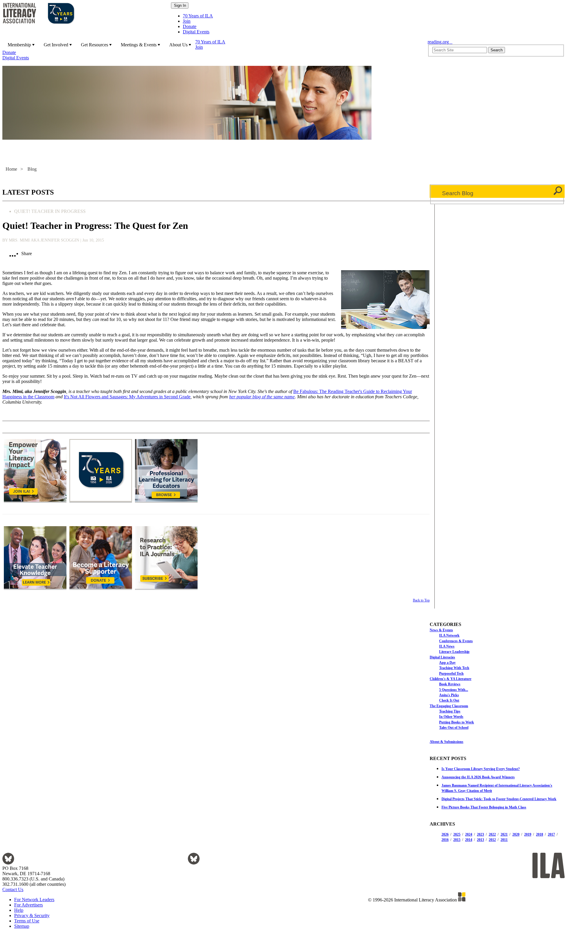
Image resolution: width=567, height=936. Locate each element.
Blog (32, 169)
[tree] (497, 678)
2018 (539, 834)
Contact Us (12, 889)
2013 (480, 840)
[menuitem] (20, 44)
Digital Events (196, 31)
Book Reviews (449, 684)
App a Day (447, 663)
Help (18, 910)
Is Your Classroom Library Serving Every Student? (480, 769)
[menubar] (213, 50)
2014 (468, 840)
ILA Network (449, 635)
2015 (456, 840)
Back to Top (421, 600)
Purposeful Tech (451, 673)
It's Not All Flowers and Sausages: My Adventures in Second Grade (127, 396)
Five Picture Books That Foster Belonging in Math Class (483, 807)
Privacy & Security (32, 915)
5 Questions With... (453, 690)
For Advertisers (28, 904)
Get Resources (94, 44)
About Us (178, 44)
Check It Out (449, 700)
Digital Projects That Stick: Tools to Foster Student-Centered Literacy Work (498, 799)
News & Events (441, 630)
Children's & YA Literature (450, 679)
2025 (456, 834)
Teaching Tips (449, 711)
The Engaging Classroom (449, 706)
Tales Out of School (453, 727)
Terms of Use (26, 920)
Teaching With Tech (454, 668)
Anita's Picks (449, 695)
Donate (189, 26)
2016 (445, 840)
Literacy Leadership (454, 652)
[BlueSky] (8, 862)
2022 (492, 834)
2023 (480, 834)
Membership (19, 44)
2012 (492, 840)
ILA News (446, 646)
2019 (527, 834)
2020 (515, 834)
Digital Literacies (442, 657)
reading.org (440, 41)
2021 (504, 834)
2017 (551, 834)
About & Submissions (446, 742)
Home (11, 169)
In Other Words (451, 717)
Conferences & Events (456, 641)
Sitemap (21, 926)
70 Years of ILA (198, 15)
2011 (504, 840)
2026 (445, 834)
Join (186, 21)
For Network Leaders (34, 899)
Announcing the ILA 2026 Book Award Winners (478, 777)
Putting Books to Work (456, 722)
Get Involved (56, 44)
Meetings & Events (139, 44)
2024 (468, 834)
